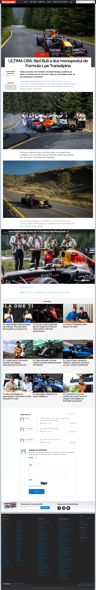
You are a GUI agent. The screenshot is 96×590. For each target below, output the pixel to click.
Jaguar (4, 555)
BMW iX (61, 569)
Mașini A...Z (20, 564)
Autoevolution (27, 287)
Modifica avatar (23, 452)
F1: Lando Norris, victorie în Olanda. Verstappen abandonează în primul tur (15, 362)
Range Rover (20, 539)
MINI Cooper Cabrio (43, 546)
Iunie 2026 (82, 534)
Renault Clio (41, 529)
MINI (18, 527)
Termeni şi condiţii (26, 585)
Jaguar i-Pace (63, 546)
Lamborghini (6, 560)
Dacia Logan (62, 577)
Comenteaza (71, 413)
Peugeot (19, 535)
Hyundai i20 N (63, 544)
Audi (4, 527)
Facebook (59, 508)
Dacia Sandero (63, 575)
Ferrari (4, 541)
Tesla (18, 556)
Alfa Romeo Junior (43, 575)
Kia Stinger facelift (64, 563)
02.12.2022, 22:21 (29, 441)
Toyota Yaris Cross (64, 533)
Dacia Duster (62, 573)
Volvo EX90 (41, 562)
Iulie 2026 (82, 532)
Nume (31, 457)
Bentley (5, 529)
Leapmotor (6, 564)
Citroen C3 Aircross (43, 544)
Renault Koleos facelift (65, 571)
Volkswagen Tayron (44, 554)
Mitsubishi (19, 529)
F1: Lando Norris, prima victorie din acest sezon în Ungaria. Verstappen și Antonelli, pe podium (75, 397)
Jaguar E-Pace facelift (65, 551)
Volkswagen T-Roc (43, 533)
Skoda (18, 547)
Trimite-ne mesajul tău (85, 585)
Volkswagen (20, 560)
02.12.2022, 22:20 (29, 430)
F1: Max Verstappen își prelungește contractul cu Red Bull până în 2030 (17, 396)
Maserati (19, 521)
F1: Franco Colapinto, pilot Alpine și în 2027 (75, 325)
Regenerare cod (41, 486)
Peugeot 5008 (42, 550)
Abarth (4, 521)
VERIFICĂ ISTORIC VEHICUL (60, 2)
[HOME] (8, 2)
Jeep (4, 556)
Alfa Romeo (6, 523)
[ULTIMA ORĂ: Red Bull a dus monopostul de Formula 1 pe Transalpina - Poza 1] (48, 37)
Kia (3, 558)
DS (3, 539)
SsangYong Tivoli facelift (66, 559)
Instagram (64, 508)
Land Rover (6, 562)
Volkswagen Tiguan (44, 521)
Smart (18, 549)
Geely (4, 547)
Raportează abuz (46, 423)
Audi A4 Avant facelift (65, 561)
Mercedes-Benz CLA (44, 523)
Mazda (19, 523)
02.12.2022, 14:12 (29, 420)
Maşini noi (6, 516)
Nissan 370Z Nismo (65, 523)
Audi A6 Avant (42, 542)
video (67, 292)
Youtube (68, 508)
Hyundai (5, 551)
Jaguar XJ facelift (64, 531)
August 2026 (83, 530)
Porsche (19, 537)
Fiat (4, 543)
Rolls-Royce (20, 543)
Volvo (18, 562)
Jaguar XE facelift (64, 553)
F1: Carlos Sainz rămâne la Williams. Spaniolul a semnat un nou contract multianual (76, 362)
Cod (30, 480)
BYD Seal (41, 525)
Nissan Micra (62, 538)
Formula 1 (29, 292)
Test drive (82, 523)
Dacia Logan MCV (64, 579)
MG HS (40, 552)
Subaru (19, 553)
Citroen (5, 533)
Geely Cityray (42, 527)
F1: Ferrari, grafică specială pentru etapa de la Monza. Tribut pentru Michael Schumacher (45, 327)
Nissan (19, 531)
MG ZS (40, 556)
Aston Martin (6, 525)
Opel (18, 533)
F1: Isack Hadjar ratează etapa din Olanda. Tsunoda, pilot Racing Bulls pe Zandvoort (17, 326)
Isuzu (4, 553)
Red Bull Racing (40, 292)
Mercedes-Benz (21, 525)
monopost (60, 292)
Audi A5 (40, 548)
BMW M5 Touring (43, 539)
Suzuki (19, 555)
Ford (4, 545)
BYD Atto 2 (41, 531)
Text (30, 465)
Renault (19, 541)
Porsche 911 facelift (43, 564)
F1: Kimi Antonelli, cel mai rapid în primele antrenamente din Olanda (47, 362)
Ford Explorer (63, 521)
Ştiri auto (81, 521)
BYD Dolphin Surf (43, 566)
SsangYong (20, 551)
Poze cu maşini (83, 525)
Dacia (4, 537)
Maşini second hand (85, 519)
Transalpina (51, 292)
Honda (4, 549)
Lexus (4, 566)
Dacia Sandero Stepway (65, 529)
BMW (4, 531)
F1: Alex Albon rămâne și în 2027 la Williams (45, 395)
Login (71, 2)
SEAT (18, 545)
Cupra (4, 535)
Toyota (18, 558)
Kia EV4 (40, 540)
